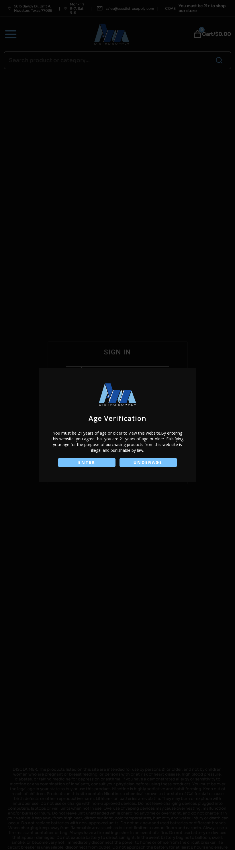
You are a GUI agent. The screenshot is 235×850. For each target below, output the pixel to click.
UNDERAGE (148, 462)
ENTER (86, 462)
